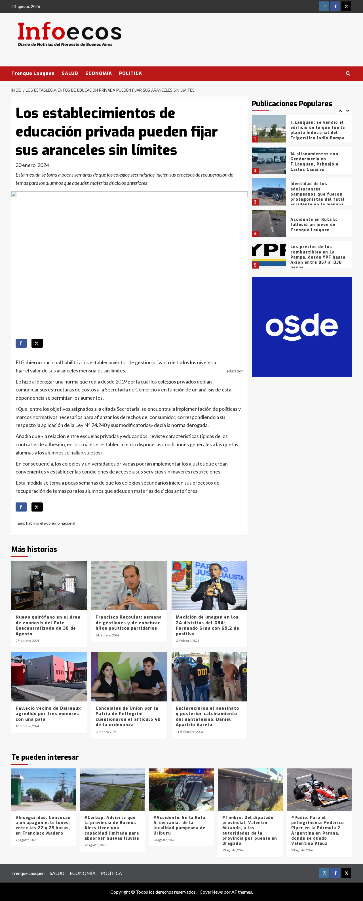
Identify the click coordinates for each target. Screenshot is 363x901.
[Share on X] (37, 343)
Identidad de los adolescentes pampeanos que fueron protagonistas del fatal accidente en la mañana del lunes (317, 196)
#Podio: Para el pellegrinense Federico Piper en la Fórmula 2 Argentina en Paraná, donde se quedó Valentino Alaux (317, 830)
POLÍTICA (130, 73)
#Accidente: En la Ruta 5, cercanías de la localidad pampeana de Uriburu (179, 825)
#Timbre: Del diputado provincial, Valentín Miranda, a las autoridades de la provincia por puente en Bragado (249, 830)
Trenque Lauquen (33, 73)
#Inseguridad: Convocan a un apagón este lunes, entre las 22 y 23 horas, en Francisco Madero (43, 825)
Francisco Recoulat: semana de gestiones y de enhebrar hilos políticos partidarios (129, 622)
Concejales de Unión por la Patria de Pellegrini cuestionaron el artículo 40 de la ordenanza (128, 716)
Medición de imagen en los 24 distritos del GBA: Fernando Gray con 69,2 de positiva (207, 625)
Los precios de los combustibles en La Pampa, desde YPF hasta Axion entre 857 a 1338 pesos (317, 257)
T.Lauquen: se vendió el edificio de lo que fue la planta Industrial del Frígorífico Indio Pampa (317, 130)
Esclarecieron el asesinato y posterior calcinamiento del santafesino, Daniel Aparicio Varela (207, 716)
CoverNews (211, 891)
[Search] (348, 74)
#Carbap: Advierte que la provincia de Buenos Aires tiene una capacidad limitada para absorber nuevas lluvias (112, 828)
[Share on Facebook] (21, 343)
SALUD (70, 73)
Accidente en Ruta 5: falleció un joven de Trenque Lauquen (313, 224)
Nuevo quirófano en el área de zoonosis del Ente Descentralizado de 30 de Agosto (48, 625)
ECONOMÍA (98, 73)
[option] (302, 131)
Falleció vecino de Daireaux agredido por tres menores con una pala (48, 713)
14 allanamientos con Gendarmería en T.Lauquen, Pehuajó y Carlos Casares (314, 161)
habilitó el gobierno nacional (50, 523)
